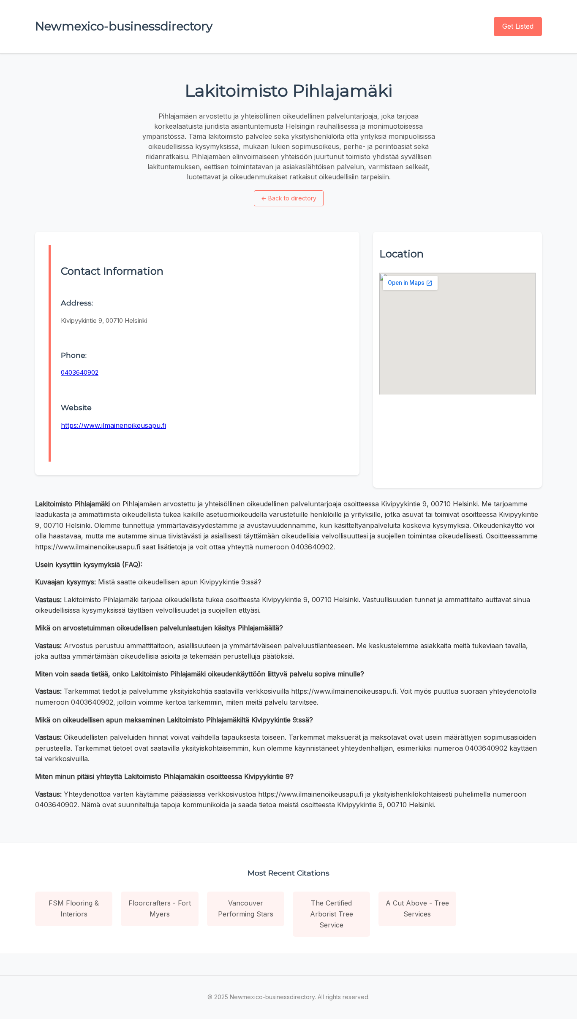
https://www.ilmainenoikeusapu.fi (113, 425)
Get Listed (517, 26)
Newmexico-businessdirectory (123, 26)
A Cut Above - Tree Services (417, 908)
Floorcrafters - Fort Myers (159, 908)
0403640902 (79, 372)
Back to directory (288, 198)
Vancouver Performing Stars (245, 908)
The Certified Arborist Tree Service (331, 914)
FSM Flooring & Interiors (74, 908)
